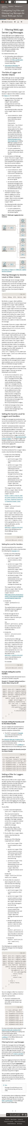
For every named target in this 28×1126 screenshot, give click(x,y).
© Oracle (7, 1119)
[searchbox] (21, 2)
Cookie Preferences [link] (11, 1123)
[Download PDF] (18, 21)
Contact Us (20, 1119)
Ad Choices (19, 1123)
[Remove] (14, 2)
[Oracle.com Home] (2, 2)
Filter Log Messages (17, 60)
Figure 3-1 (7, 95)
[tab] (11, 294)
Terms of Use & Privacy (19, 1121)
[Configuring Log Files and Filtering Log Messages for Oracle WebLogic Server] (14, 21)
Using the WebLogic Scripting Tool (13, 739)
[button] (6, 2)
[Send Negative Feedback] (22, 1114)
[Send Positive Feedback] (25, 1114)
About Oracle (14, 1119)
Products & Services (8, 1121)
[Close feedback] (7, 1114)
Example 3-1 (15, 551)
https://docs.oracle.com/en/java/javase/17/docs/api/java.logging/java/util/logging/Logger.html (14, 596)
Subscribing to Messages (11, 65)
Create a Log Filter (18, 1054)
